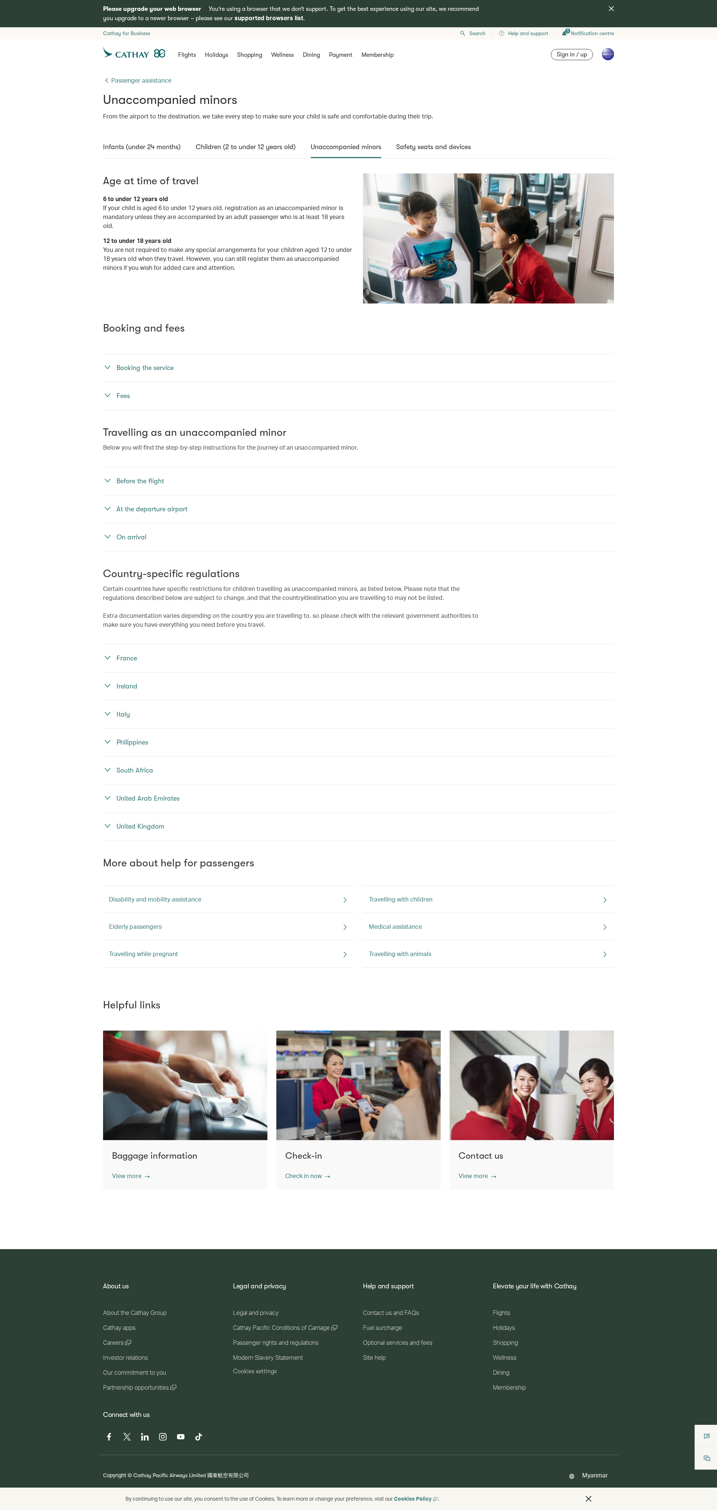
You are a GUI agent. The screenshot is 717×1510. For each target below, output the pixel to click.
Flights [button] (187, 55)
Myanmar (595, 1475)
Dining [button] (311, 55)
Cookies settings (255, 1371)
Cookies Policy (413, 1498)
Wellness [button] (282, 55)
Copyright (114, 1475)
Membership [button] (377, 55)
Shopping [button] (249, 55)
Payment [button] (341, 55)
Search (477, 33)
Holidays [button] (216, 55)
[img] (611, 8)
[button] (131, 1175)
